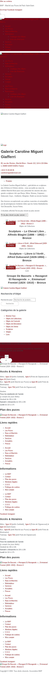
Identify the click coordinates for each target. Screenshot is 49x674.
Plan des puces (10, 479)
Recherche (10, 304)
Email (2, 356)
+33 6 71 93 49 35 (7, 170)
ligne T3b (11, 387)
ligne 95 (35, 382)
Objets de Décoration (13, 324)
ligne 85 (7, 382)
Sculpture (9, 329)
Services (8, 42)
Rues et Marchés (11, 31)
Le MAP (8, 474)
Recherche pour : (7, 300)
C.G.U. (7, 484)
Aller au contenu (6, 1)
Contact (8, 50)
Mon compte (9, 490)
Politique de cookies (12, 487)
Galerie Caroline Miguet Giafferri (15, 288)
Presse (7, 47)
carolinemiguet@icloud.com (11, 173)
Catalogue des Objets (18, 37)
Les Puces (9, 29)
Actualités (8, 44)
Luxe (7, 334)
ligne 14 (3, 379)
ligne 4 (28, 377)
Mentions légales (11, 482)
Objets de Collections (13, 319)
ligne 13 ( (9, 377)
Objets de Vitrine (12, 327)
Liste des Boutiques (17, 39)
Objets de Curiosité (13, 321)
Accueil (7, 26)
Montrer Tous (10, 316)
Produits (9, 181)
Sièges (8, 332)
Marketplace (9, 34)
